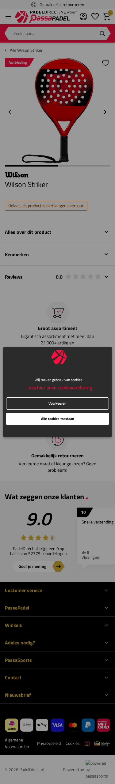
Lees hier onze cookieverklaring (59, 387)
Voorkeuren (57, 403)
